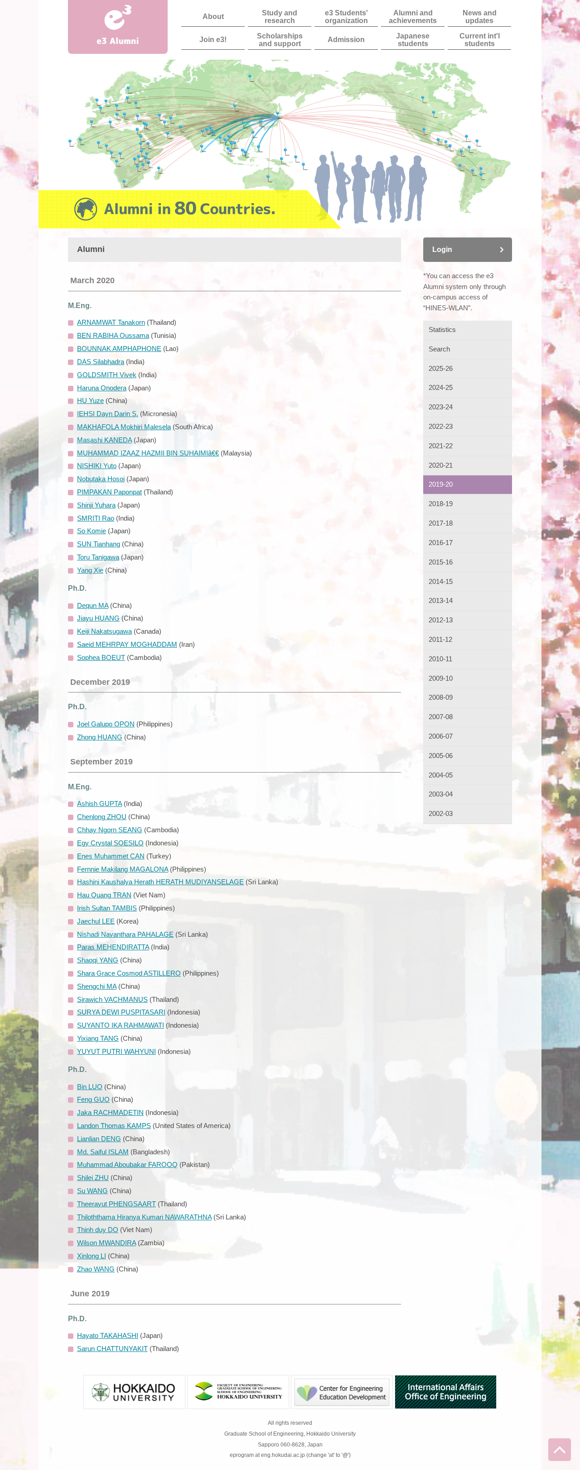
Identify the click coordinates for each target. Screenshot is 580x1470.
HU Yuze (90, 400)
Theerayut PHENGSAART (116, 1204)
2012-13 (441, 620)
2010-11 (440, 659)
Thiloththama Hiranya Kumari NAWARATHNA (144, 1217)
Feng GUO (93, 1099)
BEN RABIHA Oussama (113, 335)
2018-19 (441, 503)
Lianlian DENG (99, 1139)
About (213, 16)
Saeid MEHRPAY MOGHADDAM (127, 644)
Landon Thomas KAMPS (114, 1125)
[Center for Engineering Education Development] (342, 1403)
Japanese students (413, 39)
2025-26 (441, 368)
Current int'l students (479, 39)
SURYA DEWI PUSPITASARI (121, 1012)
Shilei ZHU (93, 1177)
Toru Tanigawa (98, 557)
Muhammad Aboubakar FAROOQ (127, 1164)
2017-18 (441, 523)
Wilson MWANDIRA (106, 1243)
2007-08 (441, 717)
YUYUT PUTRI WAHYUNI (116, 1051)
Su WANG (92, 1191)
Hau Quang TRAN (104, 895)
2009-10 (441, 678)
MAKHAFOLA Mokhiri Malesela (124, 427)
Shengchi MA (96, 986)
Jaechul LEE (96, 921)
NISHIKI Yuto (96, 465)
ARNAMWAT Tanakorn (111, 322)
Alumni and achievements (413, 16)
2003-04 (441, 794)
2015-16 (441, 562)
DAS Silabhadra (100, 361)
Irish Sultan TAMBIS (107, 908)
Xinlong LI (91, 1256)
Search (439, 349)
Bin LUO (89, 1087)
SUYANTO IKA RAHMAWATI (120, 1025)
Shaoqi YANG (97, 960)
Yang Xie (90, 570)
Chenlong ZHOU (101, 816)
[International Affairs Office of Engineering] (446, 1403)
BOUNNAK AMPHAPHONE (119, 348)
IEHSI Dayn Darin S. (107, 413)
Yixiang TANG (98, 1038)
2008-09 (441, 697)
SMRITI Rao (95, 518)
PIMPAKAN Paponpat (109, 492)
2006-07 (441, 736)
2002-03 (441, 813)
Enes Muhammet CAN (111, 856)
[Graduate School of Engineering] (238, 1403)
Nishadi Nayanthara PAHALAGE (125, 934)
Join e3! (213, 39)
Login (442, 249)
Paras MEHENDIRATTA (113, 947)
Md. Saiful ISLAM (103, 1152)
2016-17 (441, 542)
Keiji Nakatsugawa (104, 631)
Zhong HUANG (99, 737)
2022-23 (441, 426)
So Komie (91, 531)
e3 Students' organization (346, 16)
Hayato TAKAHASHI (107, 1335)
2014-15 (441, 581)
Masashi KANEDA (104, 440)
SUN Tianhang (98, 544)
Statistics (442, 329)
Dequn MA (92, 605)
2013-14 (441, 600)
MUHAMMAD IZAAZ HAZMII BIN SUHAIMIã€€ (148, 453)
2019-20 (441, 484)
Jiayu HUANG (98, 618)
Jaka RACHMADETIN (110, 1112)
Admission (346, 39)
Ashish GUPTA (99, 803)
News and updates (480, 16)
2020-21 (441, 465)
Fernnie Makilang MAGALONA (122, 869)
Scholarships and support (280, 39)
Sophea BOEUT (101, 657)
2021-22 (441, 446)
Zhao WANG (96, 1269)
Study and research (279, 16)
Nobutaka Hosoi (101, 479)
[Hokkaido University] (134, 1403)
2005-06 (441, 755)
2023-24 (441, 407)
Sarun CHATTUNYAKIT (112, 1348)
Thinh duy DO (97, 1229)
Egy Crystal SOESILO (110, 843)
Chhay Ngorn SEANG (109, 830)
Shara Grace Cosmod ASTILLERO (129, 973)
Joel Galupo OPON (106, 724)
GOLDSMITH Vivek (106, 375)
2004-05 (441, 775)
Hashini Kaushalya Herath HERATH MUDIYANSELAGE (160, 882)
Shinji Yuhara (96, 505)
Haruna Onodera (101, 388)
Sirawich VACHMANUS (112, 999)
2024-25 (441, 387)
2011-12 (440, 639)
